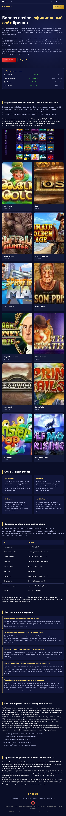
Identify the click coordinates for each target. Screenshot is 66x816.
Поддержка (51, 798)
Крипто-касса (15, 798)
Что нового (27, 798)
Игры (35, 798)
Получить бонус (25, 60)
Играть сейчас (8, 59)
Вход (52, 1)
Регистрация (60, 1)
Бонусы (42, 798)
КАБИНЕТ (58, 6)
